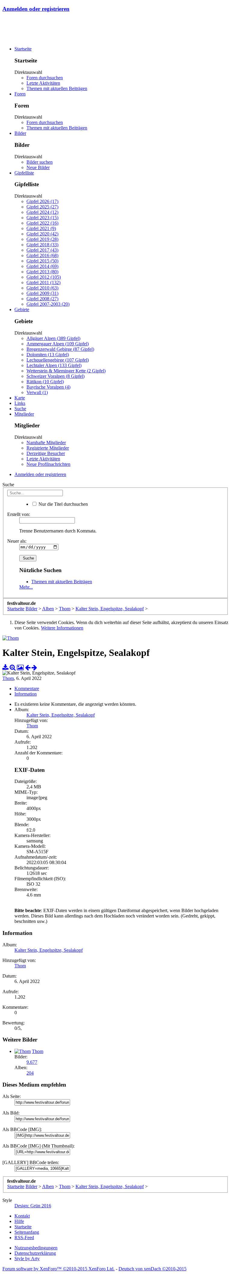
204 (30, 1072)
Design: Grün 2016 (32, 1205)
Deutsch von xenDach (152, 1268)
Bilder (20, 133)
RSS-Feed (24, 1237)
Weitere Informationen (62, 627)
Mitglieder (24, 414)
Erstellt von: (18, 514)
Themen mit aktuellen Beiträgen (56, 88)
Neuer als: (16, 541)
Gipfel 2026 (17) (42, 201)
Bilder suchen (39, 162)
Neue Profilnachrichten (48, 464)
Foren (20, 93)
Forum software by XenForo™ (58, 1268)
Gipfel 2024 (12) (42, 212)
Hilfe (19, 1221)
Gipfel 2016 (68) (42, 255)
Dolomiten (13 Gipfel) (47, 354)
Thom (8, 678)
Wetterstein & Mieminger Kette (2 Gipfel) (66, 370)
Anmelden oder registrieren (35, 9)
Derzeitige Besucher (45, 453)
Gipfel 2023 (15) (42, 217)
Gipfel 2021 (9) (41, 228)
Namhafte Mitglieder (46, 442)
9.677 (31, 1062)
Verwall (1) (37, 392)
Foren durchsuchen (44, 77)
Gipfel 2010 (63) (42, 287)
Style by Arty (27, 1258)
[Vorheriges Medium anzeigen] (27, 667)
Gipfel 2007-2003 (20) (47, 304)
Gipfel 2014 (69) (42, 266)
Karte (19, 397)
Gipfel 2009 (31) (42, 293)
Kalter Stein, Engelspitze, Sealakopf (60, 714)
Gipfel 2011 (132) (43, 282)
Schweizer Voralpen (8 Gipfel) (55, 376)
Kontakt (22, 1215)
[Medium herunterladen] (5, 667)
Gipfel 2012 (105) (43, 277)
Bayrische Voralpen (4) (48, 387)
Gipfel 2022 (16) (42, 223)
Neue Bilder (38, 167)
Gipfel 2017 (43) (42, 250)
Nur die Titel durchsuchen (62, 504)
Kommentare (26, 688)
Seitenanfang (26, 1232)
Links (19, 403)
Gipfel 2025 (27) (42, 206)
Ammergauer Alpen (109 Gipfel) (57, 343)
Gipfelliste (24, 172)
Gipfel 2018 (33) (42, 244)
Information (25, 693)
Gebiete (21, 309)
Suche (20, 408)
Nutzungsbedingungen (35, 1247)
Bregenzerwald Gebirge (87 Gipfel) (60, 349)
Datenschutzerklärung (35, 1253)
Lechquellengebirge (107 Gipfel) (57, 359)
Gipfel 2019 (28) (42, 239)
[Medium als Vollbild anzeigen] (13, 667)
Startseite (23, 48)
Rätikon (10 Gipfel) (45, 381)
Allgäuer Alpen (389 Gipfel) (53, 338)
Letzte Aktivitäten (43, 83)
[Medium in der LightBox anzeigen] (20, 667)
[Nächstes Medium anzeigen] (34, 667)
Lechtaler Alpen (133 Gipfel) (54, 365)
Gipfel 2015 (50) (42, 260)
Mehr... (26, 587)
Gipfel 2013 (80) (42, 271)
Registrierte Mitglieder (47, 447)
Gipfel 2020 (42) (42, 233)
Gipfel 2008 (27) (42, 298)
